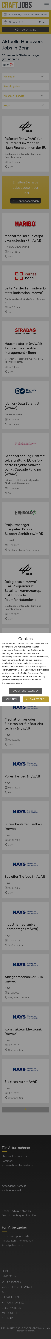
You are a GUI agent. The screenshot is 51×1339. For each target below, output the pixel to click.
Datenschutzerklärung (12, 683)
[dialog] (25, 669)
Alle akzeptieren (35, 699)
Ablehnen (11, 699)
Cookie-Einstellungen (25, 691)
